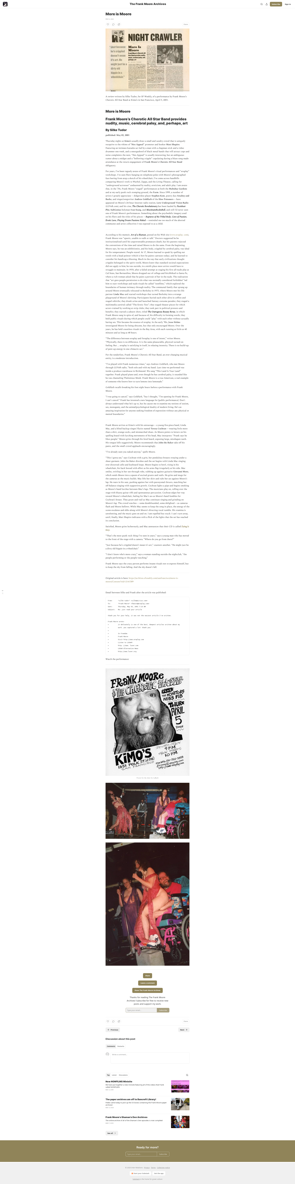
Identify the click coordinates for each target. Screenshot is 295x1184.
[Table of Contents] (2, 592)
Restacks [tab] (120, 1046)
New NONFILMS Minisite (119, 1081)
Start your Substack (141, 1173)
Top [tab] (108, 1075)
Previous (114, 1030)
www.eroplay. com (179, 235)
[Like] (108, 24)
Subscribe (276, 4)
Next (182, 1030)
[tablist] (115, 1046)
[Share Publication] (266, 4)
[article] (147, 1087)
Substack (136, 1179)
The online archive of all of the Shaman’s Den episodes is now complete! (134, 1120)
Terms (153, 1168)
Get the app (159, 1173)
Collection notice (163, 1168)
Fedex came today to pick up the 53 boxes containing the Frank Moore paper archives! (136, 1103)
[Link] (102, 111)
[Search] (261, 4)
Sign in (288, 4)
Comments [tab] (111, 1046)
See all (110, 1133)
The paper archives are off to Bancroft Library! (131, 1099)
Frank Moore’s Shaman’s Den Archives (126, 1117)
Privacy (147, 1168)
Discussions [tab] (123, 1075)
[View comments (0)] (113, 24)
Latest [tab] (114, 1075)
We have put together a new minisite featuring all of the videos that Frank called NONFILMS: (135, 1086)
